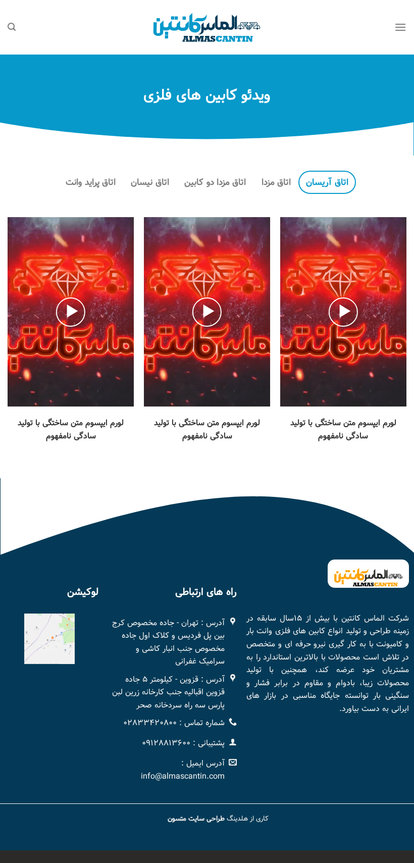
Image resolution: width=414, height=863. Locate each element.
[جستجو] (12, 27)
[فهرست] (400, 27)
